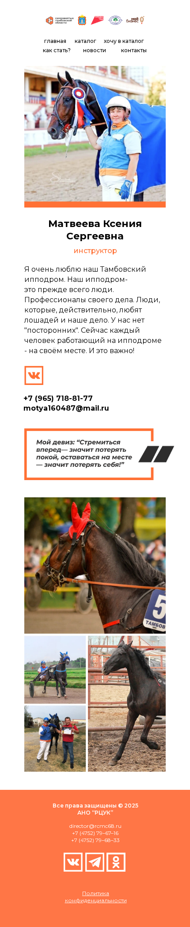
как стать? (57, 50)
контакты (134, 50)
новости (94, 50)
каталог (85, 41)
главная (55, 41)
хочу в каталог (124, 41)
